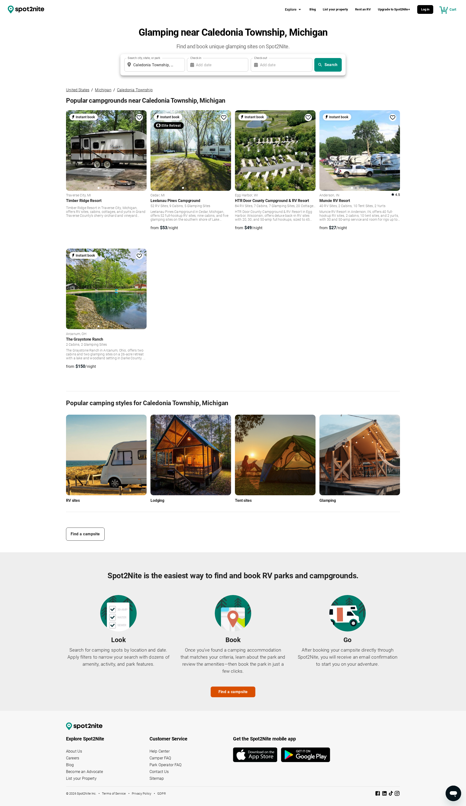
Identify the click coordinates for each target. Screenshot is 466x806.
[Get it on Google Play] (305, 754)
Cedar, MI (157, 195)
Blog (312, 9)
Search (331, 64)
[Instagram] (397, 794)
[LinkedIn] (385, 794)
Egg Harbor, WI (246, 195)
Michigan (103, 90)
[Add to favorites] (139, 117)
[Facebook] (378, 794)
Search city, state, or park (144, 58)
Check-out (260, 58)
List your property (335, 9)
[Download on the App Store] (257, 754)
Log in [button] (425, 9)
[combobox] (153, 64)
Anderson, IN (329, 195)
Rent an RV (363, 9)
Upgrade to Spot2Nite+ (394, 9)
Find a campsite (85, 534)
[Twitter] (391, 794)
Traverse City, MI (78, 195)
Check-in (195, 58)
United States (77, 90)
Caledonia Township (135, 90)
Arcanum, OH (76, 334)
